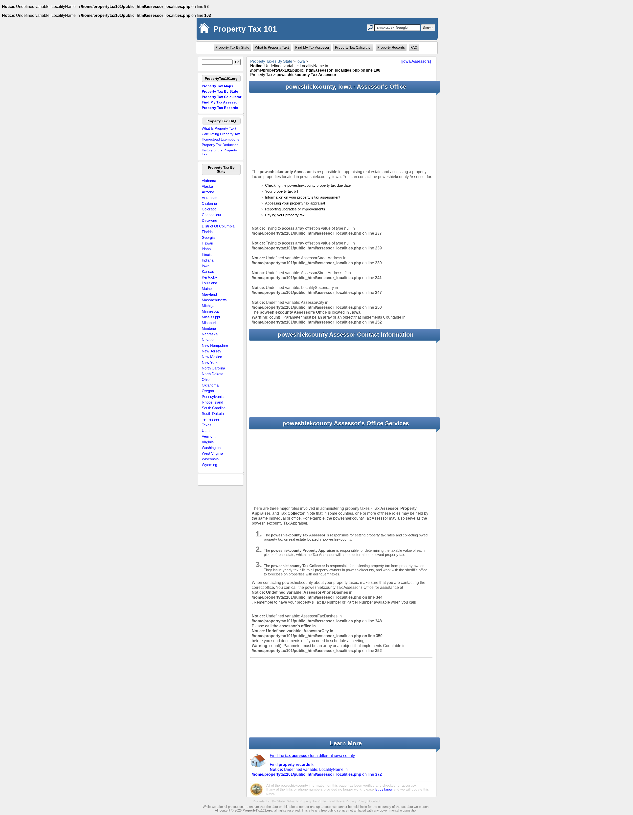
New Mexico (212, 357)
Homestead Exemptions (220, 139)
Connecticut (211, 215)
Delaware (209, 220)
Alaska (207, 186)
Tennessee (210, 419)
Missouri (209, 323)
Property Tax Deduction (220, 145)
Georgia (208, 237)
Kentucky (209, 277)
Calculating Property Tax (221, 134)
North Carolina (213, 368)
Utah (205, 430)
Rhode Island (212, 402)
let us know (383, 789)
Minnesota (210, 311)
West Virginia (212, 453)
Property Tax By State (232, 47)
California (209, 203)
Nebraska (210, 334)
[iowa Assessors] (416, 61)
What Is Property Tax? (272, 47)
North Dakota (212, 374)
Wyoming (209, 465)
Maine (207, 288)
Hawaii (207, 243)
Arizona (208, 192)
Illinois (207, 254)
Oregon (208, 391)
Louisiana (209, 283)
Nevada (208, 340)
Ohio (205, 379)
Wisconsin (210, 459)
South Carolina (214, 408)
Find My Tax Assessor (312, 47)
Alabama (209, 181)
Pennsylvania (213, 396)
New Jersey (211, 351)
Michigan (209, 306)
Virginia (208, 442)
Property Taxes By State (271, 61)
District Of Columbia (218, 226)
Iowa (205, 266)
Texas (206, 425)
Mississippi (211, 317)
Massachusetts (214, 300)
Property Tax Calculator (353, 47)
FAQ (413, 47)
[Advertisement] (341, 130)
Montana (209, 328)
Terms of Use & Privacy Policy (344, 801)
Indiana (207, 260)
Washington (211, 448)
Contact (374, 801)
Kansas (208, 271)
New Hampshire (215, 345)
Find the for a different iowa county (312, 756)
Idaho (206, 249)
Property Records (391, 47)
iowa (300, 61)
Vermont (208, 436)
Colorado (209, 209)
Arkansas (209, 198)
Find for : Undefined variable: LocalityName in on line (317, 769)
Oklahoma (210, 385)
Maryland (209, 294)
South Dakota (213, 413)
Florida (207, 232)
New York (210, 362)
